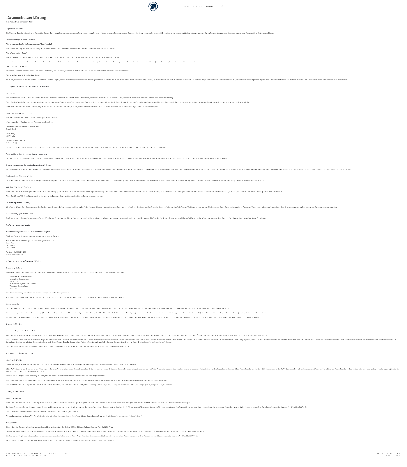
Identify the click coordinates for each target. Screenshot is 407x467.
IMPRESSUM (10, 456)
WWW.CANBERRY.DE (393, 455)
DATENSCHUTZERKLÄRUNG (28, 456)
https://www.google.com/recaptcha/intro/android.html (152, 385)
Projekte (197, 6)
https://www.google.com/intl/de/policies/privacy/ (111, 385)
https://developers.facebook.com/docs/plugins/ (251, 335)
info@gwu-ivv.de (17, 143)
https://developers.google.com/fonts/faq (64, 416)
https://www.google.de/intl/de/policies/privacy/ (96, 440)
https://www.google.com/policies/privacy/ (126, 416)
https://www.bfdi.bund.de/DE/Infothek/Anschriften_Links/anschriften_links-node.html (320, 169)
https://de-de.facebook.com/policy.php (157, 342)
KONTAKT (46, 456)
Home (186, 6)
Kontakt (210, 6)
